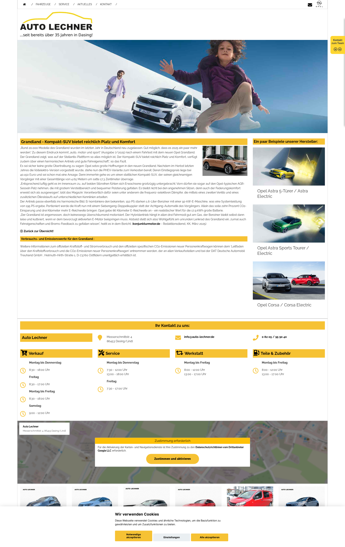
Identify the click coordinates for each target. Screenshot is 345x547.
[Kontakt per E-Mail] (310, 4)
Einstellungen (172, 537)
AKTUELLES (84, 4)
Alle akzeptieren (209, 537)
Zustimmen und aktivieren (172, 459)
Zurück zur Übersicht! (38, 231)
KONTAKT (106, 4)
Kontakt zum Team (338, 42)
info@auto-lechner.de (199, 337)
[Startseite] (319, 4)
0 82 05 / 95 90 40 (274, 337)
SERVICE (64, 4)
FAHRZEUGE (43, 4)
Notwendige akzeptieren (133, 536)
